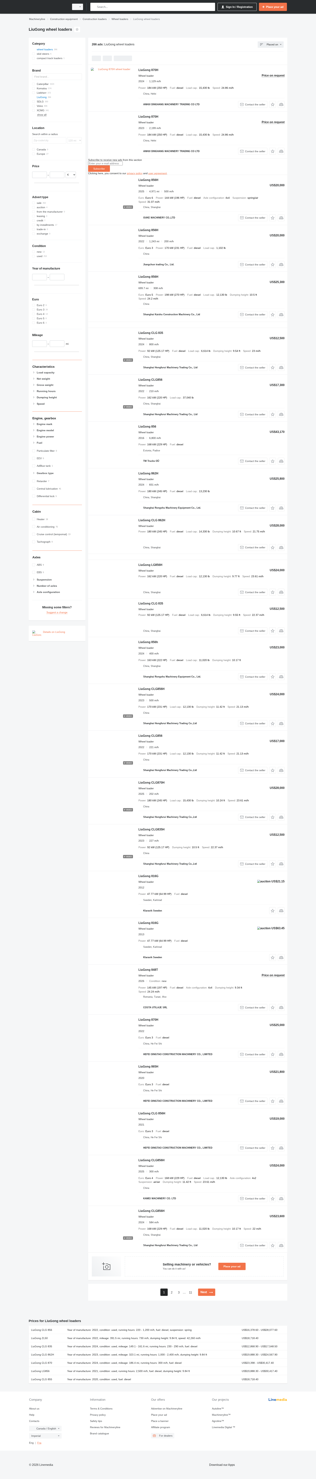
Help (31, 1414)
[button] (272, 104)
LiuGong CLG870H (151, 782)
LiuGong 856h (148, 642)
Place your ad (231, 1266)
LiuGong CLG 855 (41, 1379)
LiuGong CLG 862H (151, 520)
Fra (39, 1442)
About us (34, 1408)
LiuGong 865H (148, 1066)
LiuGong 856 (147, 426)
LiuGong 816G (148, 876)
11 (190, 1292)
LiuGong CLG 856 (41, 1329)
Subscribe (99, 168)
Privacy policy (98, 1414)
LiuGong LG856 (40, 1371)
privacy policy (134, 173)
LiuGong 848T (148, 969)
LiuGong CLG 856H (151, 1113)
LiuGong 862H (148, 473)
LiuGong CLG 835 (150, 332)
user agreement (157, 173)
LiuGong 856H (148, 179)
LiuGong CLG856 (150, 379)
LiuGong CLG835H (151, 829)
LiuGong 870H (148, 70)
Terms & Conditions (101, 1408)
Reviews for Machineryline (105, 1427)
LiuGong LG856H (150, 564)
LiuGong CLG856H (151, 688)
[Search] (94, 7)
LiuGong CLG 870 (41, 1362)
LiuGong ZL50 (39, 1338)
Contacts (34, 1421)
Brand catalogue (99, 1433)
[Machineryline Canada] (48, 7)
